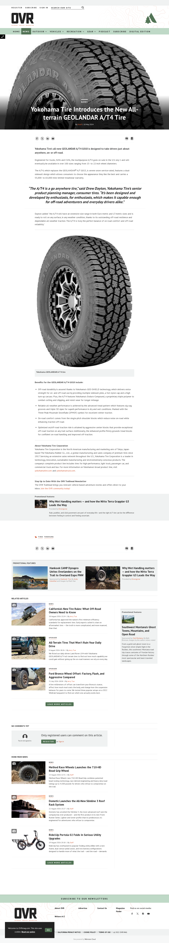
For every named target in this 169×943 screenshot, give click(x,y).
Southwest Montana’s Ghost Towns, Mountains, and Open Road (139, 630)
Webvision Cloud (90, 939)
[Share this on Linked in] (47, 138)
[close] (134, 133)
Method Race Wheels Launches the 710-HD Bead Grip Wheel (75, 769)
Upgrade (53, 638)
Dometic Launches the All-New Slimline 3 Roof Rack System (77, 802)
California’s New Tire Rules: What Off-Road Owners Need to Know (75, 610)
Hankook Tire (66, 579)
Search (82, 7)
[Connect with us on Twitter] (138, 914)
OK (48, 930)
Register (17, 8)
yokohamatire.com (43, 470)
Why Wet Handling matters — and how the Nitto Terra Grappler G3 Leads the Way (89, 503)
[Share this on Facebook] (37, 138)
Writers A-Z (60, 916)
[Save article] (132, 138)
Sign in (102, 133)
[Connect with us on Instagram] (143, 914)
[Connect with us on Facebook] (132, 914)
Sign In (44, 8)
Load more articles (60, 704)
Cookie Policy (90, 932)
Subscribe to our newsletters (84, 899)
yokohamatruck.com (66, 470)
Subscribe (31, 8)
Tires (40, 537)
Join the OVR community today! (55, 488)
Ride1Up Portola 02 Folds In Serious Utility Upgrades (75, 836)
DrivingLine (63, 509)
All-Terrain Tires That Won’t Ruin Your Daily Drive (75, 644)
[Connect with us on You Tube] (148, 914)
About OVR (59, 908)
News (84, 102)
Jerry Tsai (73, 616)
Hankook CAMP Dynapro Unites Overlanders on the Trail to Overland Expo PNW (67, 571)
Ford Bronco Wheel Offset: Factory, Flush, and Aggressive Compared (76, 675)
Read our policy (28, 932)
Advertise (82, 908)
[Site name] (23, 25)
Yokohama (49, 537)
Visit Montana (138, 638)
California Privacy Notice (69, 932)
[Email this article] (53, 138)
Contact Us (102, 908)
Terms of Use (104, 932)
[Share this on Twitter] (42, 138)
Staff (80, 124)
